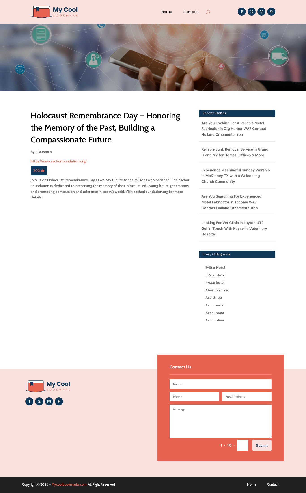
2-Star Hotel (215, 267)
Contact (190, 11)
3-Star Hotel (215, 275)
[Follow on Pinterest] (271, 12)
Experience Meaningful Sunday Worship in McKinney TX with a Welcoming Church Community (235, 176)
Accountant (214, 313)
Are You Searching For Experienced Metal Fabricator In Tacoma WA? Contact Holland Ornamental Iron (231, 202)
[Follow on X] (252, 12)
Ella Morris (43, 152)
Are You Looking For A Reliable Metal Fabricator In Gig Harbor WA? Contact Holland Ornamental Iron (233, 129)
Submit (262, 445)
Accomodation (217, 305)
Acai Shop (213, 297)
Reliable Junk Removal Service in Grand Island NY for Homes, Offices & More (234, 152)
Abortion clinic (217, 290)
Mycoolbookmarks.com (69, 484)
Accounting (214, 320)
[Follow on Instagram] (261, 12)
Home (166, 11)
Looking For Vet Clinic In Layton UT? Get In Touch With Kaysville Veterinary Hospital (234, 228)
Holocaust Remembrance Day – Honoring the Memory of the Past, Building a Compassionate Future (105, 127)
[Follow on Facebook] (242, 12)
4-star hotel (214, 282)
